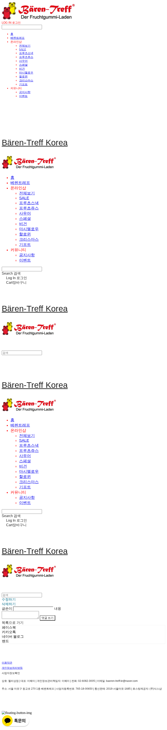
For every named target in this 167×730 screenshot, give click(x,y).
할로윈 (23, 76)
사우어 (23, 61)
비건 (22, 68)
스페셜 (23, 64)
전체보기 (24, 45)
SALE (22, 49)
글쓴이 (7, 608)
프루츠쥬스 (26, 57)
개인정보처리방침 (12, 667)
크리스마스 (26, 80)
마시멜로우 (26, 72)
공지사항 (24, 92)
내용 (57, 608)
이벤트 (23, 96)
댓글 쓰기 (47, 618)
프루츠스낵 (26, 53)
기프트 (23, 84)
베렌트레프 (17, 38)
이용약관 (7, 662)
